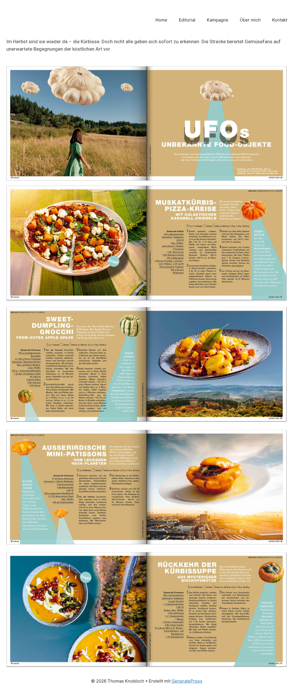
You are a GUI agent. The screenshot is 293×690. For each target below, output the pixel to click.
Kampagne (217, 20)
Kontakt (279, 20)
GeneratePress (187, 681)
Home (161, 20)
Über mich (250, 20)
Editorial (187, 20)
